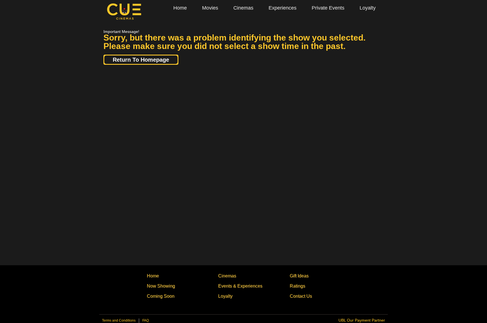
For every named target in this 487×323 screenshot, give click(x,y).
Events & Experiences (240, 286)
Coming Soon (160, 296)
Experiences (282, 8)
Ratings (297, 286)
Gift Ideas (299, 275)
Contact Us (301, 296)
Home (180, 8)
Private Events (328, 8)
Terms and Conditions (119, 320)
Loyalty (368, 8)
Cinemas (243, 8)
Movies (210, 8)
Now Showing (161, 286)
